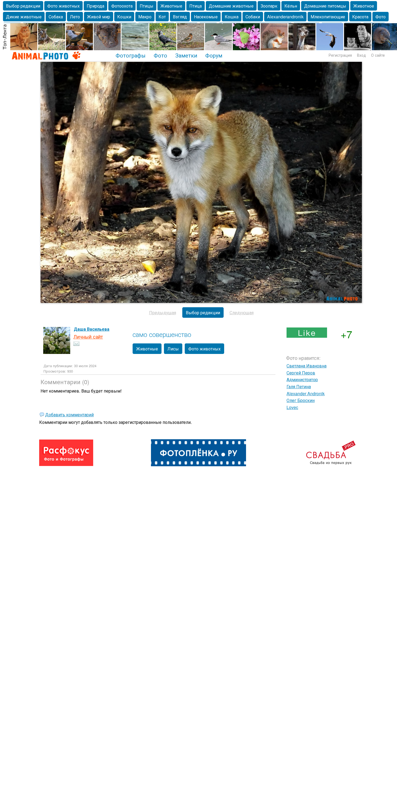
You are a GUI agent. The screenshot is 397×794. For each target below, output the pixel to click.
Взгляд (180, 16)
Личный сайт (88, 336)
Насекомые (206, 16)
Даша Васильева (91, 329)
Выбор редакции (23, 6)
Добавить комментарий (69, 414)
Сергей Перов (301, 373)
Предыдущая (162, 312)
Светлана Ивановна (307, 366)
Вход (361, 55)
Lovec (292, 407)
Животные (171, 6)
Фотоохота (122, 6)
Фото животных (63, 6)
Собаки (252, 16)
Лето (75, 16)
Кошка (231, 16)
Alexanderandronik (285, 16)
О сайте (378, 55)
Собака (56, 16)
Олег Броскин (301, 400)
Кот (162, 16)
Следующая (242, 312)
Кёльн (290, 6)
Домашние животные (231, 6)
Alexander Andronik (306, 393)
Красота (360, 16)
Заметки (186, 55)
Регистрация (340, 55)
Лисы (173, 349)
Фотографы (131, 55)
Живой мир (98, 16)
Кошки (124, 16)
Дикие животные (24, 16)
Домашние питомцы (325, 6)
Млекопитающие (328, 16)
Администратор (302, 379)
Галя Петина (299, 386)
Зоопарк (269, 6)
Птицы (146, 6)
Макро (145, 16)
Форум (213, 55)
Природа (95, 6)
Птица (195, 6)
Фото (380, 16)
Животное (363, 6)
